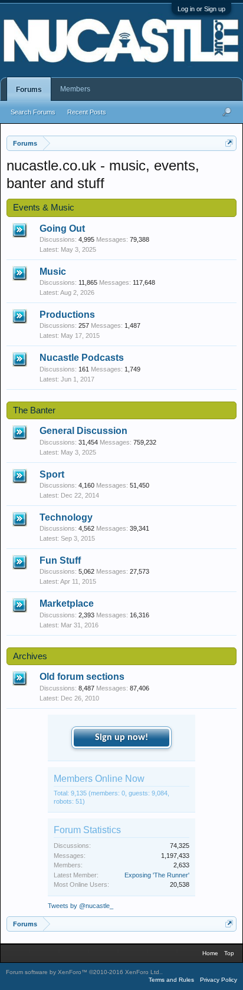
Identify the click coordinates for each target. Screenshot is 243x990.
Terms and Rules (171, 979)
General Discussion (83, 431)
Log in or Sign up (201, 8)
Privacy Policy (218, 979)
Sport (52, 474)
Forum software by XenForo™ (83, 972)
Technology (66, 517)
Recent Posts (86, 112)
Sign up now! (121, 737)
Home (210, 953)
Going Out (62, 228)
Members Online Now (99, 779)
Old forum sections (82, 677)
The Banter (34, 410)
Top (229, 953)
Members (75, 89)
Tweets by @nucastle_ (80, 905)
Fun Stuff (60, 560)
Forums (29, 89)
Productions (67, 315)
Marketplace (67, 603)
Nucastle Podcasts (82, 358)
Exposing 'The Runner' (156, 875)
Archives (30, 656)
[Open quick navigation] (229, 143)
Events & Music (43, 207)
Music (53, 272)
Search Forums (33, 112)
